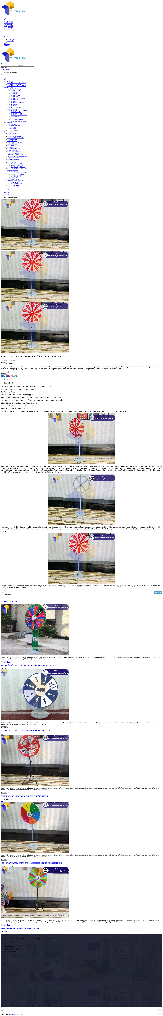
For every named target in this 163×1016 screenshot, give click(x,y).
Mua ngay (3, 662)
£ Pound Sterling (11, 39)
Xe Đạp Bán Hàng (9, 26)
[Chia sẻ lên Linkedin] (7, 376)
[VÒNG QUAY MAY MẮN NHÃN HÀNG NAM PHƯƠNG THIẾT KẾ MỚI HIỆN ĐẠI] (35, 852)
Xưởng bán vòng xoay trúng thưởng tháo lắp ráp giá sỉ (20, 928)
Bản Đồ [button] (3, 964)
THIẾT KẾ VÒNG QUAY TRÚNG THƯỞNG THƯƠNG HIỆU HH (25, 796)
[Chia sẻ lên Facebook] (2, 376)
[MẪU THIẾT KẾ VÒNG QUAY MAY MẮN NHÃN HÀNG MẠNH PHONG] (35, 654)
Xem (8, 662)
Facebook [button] (3, 957)
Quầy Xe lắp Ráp (8, 27)
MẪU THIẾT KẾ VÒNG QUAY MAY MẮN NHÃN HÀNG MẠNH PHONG (27, 665)
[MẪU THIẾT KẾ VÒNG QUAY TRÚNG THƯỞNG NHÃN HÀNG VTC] (35, 720)
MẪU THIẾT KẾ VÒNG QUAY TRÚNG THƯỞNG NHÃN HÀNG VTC (26, 731)
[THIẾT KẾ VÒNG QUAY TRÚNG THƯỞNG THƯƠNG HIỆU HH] (35, 785)
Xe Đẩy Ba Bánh (8, 21)
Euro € (9, 38)
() (6, 69)
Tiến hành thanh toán (17, 1014)
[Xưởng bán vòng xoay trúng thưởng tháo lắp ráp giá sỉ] (35, 917)
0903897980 (8, 67)
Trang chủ (7, 20)
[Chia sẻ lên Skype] (14, 376)
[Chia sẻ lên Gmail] (12, 376)
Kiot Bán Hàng (8, 24)
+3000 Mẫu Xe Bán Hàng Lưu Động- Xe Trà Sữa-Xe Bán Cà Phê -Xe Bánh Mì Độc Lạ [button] (26, 935)
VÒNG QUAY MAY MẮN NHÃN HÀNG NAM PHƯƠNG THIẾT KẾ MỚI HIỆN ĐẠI (31, 863)
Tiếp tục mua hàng (6, 1014)
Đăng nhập (7, 44)
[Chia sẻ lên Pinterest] (9, 376)
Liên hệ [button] (3, 941)
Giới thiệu (6, 18)
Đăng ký (6, 45)
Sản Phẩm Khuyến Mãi (9, 601)
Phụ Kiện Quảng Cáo (10, 29)
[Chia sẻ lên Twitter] (4, 376)
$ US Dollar (10, 41)
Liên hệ (6, 30)
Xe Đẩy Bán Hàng (9, 23)
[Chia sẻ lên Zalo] (16, 376)
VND (6, 36)
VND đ (9, 42)
